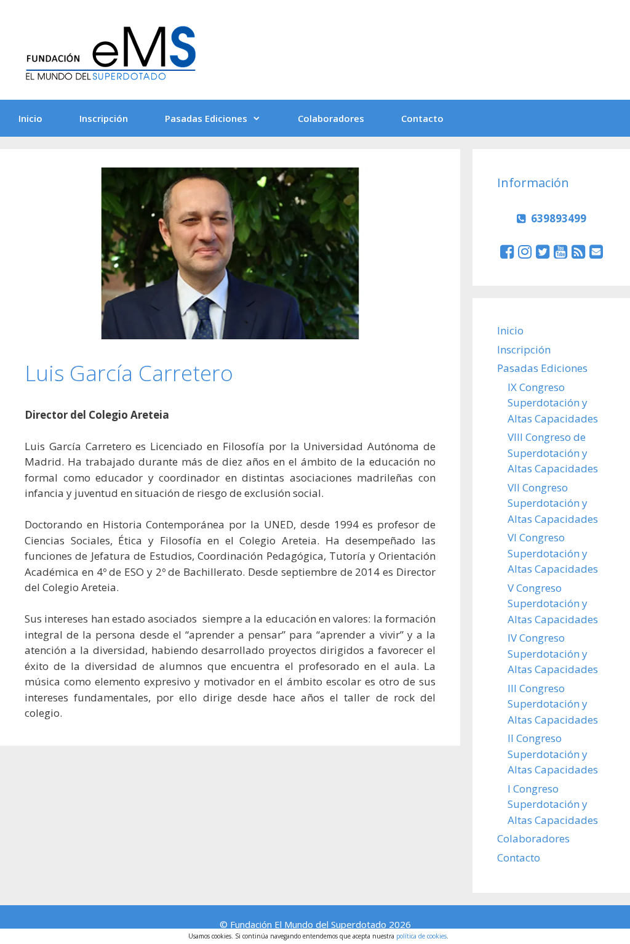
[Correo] (596, 251)
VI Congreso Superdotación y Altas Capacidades (553, 553)
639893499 (558, 218)
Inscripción (103, 118)
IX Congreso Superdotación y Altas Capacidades (553, 403)
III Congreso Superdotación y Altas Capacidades (553, 704)
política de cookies (421, 936)
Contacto (422, 118)
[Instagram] (525, 251)
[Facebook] (507, 251)
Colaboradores (331, 118)
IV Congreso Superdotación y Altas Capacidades (553, 653)
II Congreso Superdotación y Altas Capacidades (553, 754)
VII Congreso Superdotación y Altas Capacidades (553, 503)
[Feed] (578, 251)
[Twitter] (542, 251)
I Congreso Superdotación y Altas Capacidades (553, 804)
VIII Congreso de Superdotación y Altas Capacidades (553, 452)
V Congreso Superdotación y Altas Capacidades (553, 603)
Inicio (30, 118)
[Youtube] (560, 251)
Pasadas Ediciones (206, 118)
